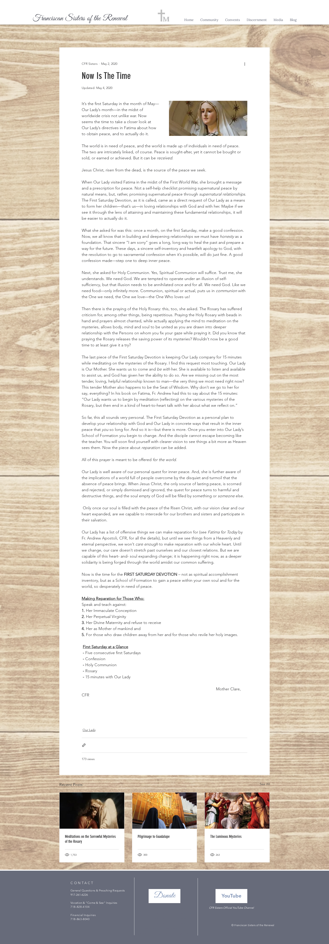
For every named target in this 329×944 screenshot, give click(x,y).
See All (265, 784)
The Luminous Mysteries (225, 836)
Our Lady (89, 730)
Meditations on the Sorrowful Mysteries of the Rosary (90, 839)
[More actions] (244, 63)
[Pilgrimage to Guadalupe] (164, 810)
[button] (209, 19)
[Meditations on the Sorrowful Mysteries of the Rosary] (92, 810)
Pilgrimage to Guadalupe (154, 836)
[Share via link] (84, 745)
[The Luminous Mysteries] (237, 810)
